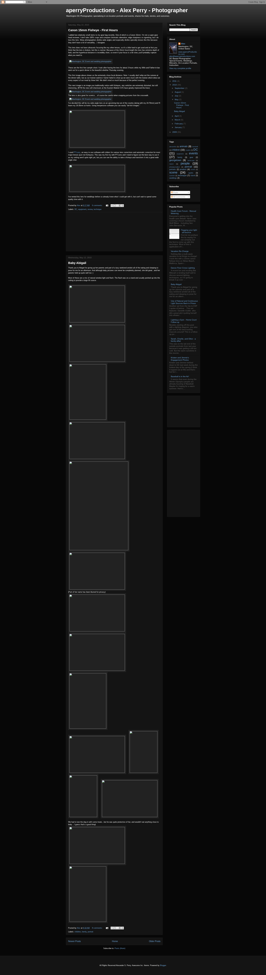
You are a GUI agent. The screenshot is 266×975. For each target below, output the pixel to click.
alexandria (172, 146)
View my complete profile (180, 68)
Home (115, 941)
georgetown (175, 160)
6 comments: (97, 205)
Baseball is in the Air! (180, 376)
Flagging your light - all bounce (189, 231)
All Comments (179, 197)
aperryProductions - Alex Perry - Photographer (127, 10)
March (178, 120)
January (178, 127)
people (185, 163)
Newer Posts (74, 941)
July (177, 96)
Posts (175, 192)
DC (76, 209)
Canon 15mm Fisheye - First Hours (93, 30)
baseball (195, 146)
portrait (90, 932)
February (179, 123)
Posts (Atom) (120, 948)
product (183, 169)
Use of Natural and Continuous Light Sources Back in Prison (184, 302)
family (84, 932)
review (90, 209)
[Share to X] (117, 205)
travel (193, 176)
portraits (172, 169)
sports (190, 173)
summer (172, 175)
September (180, 88)
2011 (174, 81)
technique (97, 209)
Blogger (163, 965)
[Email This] (112, 205)
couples (188, 150)
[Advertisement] (114, 231)
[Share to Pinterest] (122, 205)
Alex (183, 44)
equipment (82, 209)
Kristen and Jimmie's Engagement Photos (180, 358)
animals (184, 146)
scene (173, 172)
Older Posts (154, 941)
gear (191, 157)
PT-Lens (77, 152)
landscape (191, 160)
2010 (174, 85)
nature (171, 164)
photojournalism (174, 167)
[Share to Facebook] (119, 205)
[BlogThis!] (114, 205)
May (177, 99)
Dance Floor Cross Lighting (183, 268)
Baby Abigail (77, 263)
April (177, 116)
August (178, 92)
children (78, 932)
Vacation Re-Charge (180, 251)
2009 (174, 132)
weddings (173, 178)
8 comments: (97, 928)
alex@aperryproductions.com (182, 56)
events (193, 153)
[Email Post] (107, 205)
